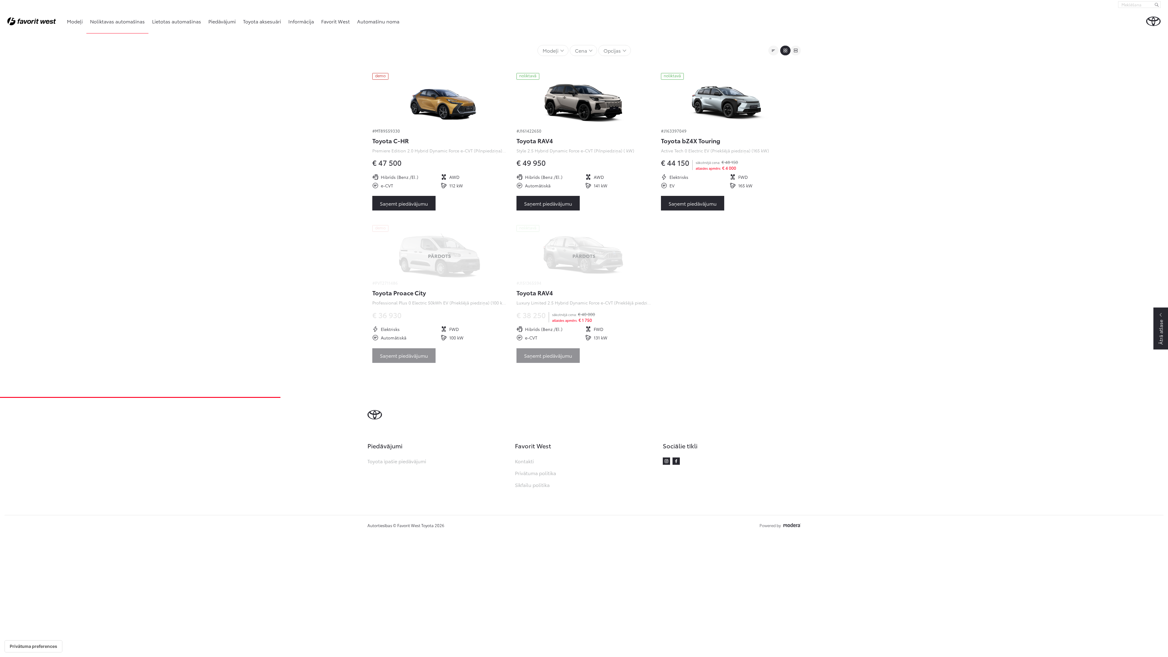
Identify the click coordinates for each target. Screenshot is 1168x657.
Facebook (676, 461)
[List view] (796, 50)
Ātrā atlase (1160, 332)
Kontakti (524, 460)
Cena (581, 50)
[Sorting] (773, 50)
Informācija (301, 21)
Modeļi (75, 21)
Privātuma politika (535, 472)
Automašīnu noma (378, 21)
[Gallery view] (785, 50)
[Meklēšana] (1157, 4)
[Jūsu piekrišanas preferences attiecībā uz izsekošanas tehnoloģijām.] (33, 646)
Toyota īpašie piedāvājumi (396, 460)
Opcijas (612, 50)
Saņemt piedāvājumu (404, 203)
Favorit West (335, 21)
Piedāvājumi (222, 21)
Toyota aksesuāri (262, 21)
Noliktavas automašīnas (117, 21)
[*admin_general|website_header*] (1153, 21)
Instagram (666, 461)
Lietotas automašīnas (176, 21)
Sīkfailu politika (532, 484)
